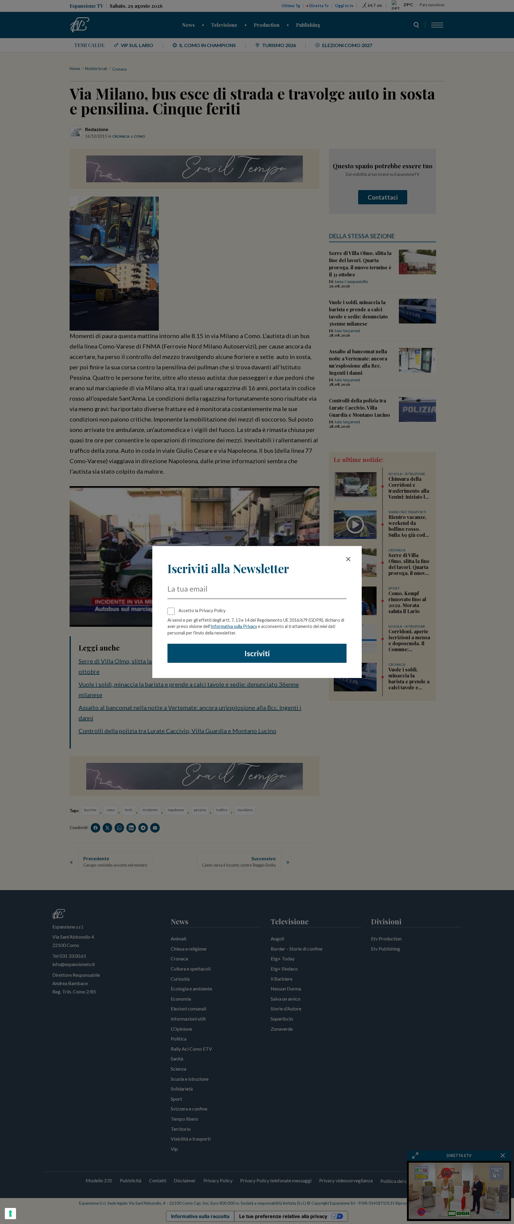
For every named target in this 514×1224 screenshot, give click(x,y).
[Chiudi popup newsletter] (348, 559)
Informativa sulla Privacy (234, 626)
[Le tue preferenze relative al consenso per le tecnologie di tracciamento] (10, 1213)
